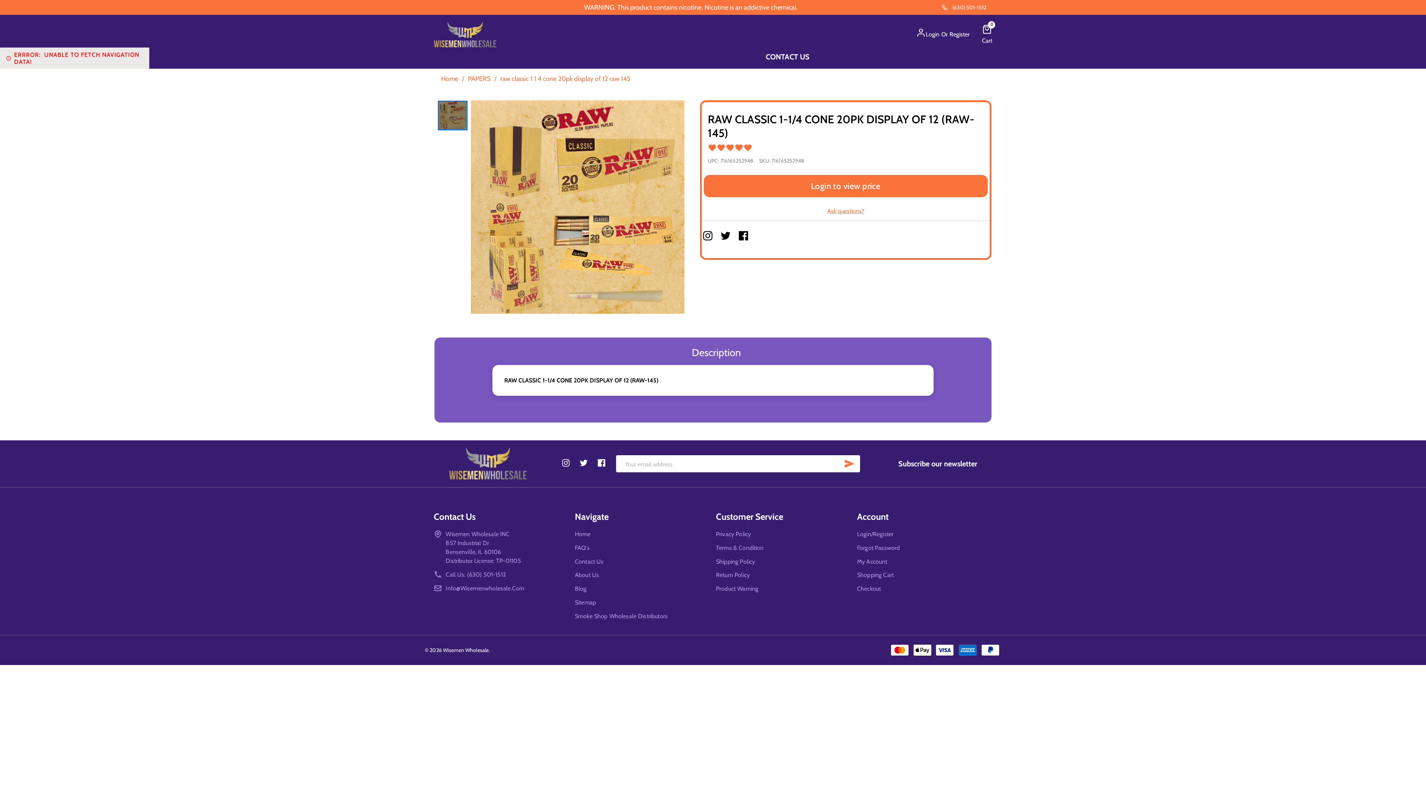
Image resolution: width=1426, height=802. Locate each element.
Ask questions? (845, 211)
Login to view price (846, 186)
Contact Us (788, 56)
